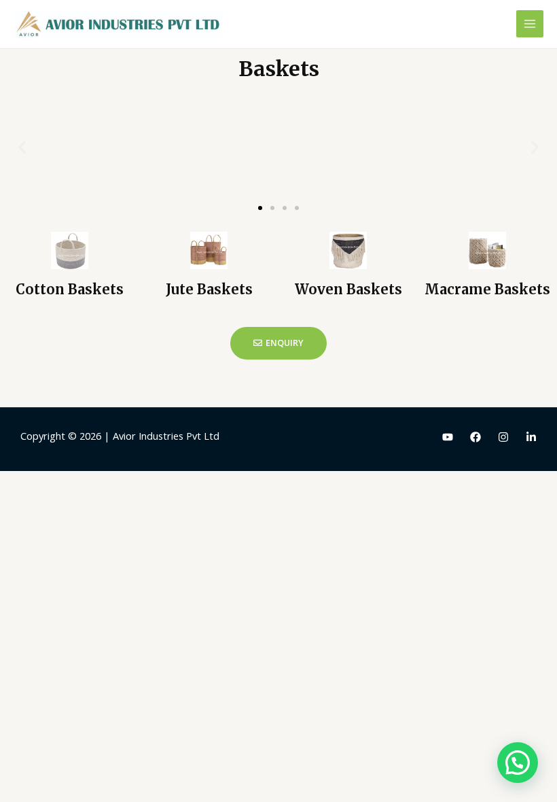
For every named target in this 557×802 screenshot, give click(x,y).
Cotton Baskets (70, 289)
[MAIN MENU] (529, 23)
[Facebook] (475, 437)
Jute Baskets (209, 289)
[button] (260, 208)
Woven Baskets (348, 289)
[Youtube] (447, 437)
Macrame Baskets (487, 289)
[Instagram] (503, 437)
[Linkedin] (531, 437)
